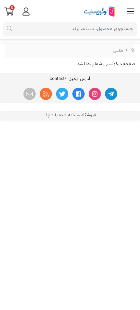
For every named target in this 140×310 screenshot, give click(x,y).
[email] (29, 94)
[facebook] (78, 94)
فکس (118, 51)
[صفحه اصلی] (132, 51)
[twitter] (62, 94)
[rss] (46, 94)
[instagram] (95, 94)
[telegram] (111, 94)
